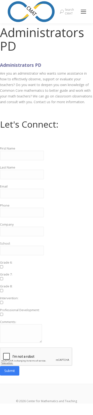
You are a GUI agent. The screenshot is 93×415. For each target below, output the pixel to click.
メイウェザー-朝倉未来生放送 (70, 412)
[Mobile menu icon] (83, 11)
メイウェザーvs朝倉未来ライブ (23, 412)
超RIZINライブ (11, 406)
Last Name (7, 167)
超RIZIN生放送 (82, 406)
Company (7, 224)
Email (4, 186)
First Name (7, 148)
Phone (5, 205)
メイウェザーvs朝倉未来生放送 (46, 406)
